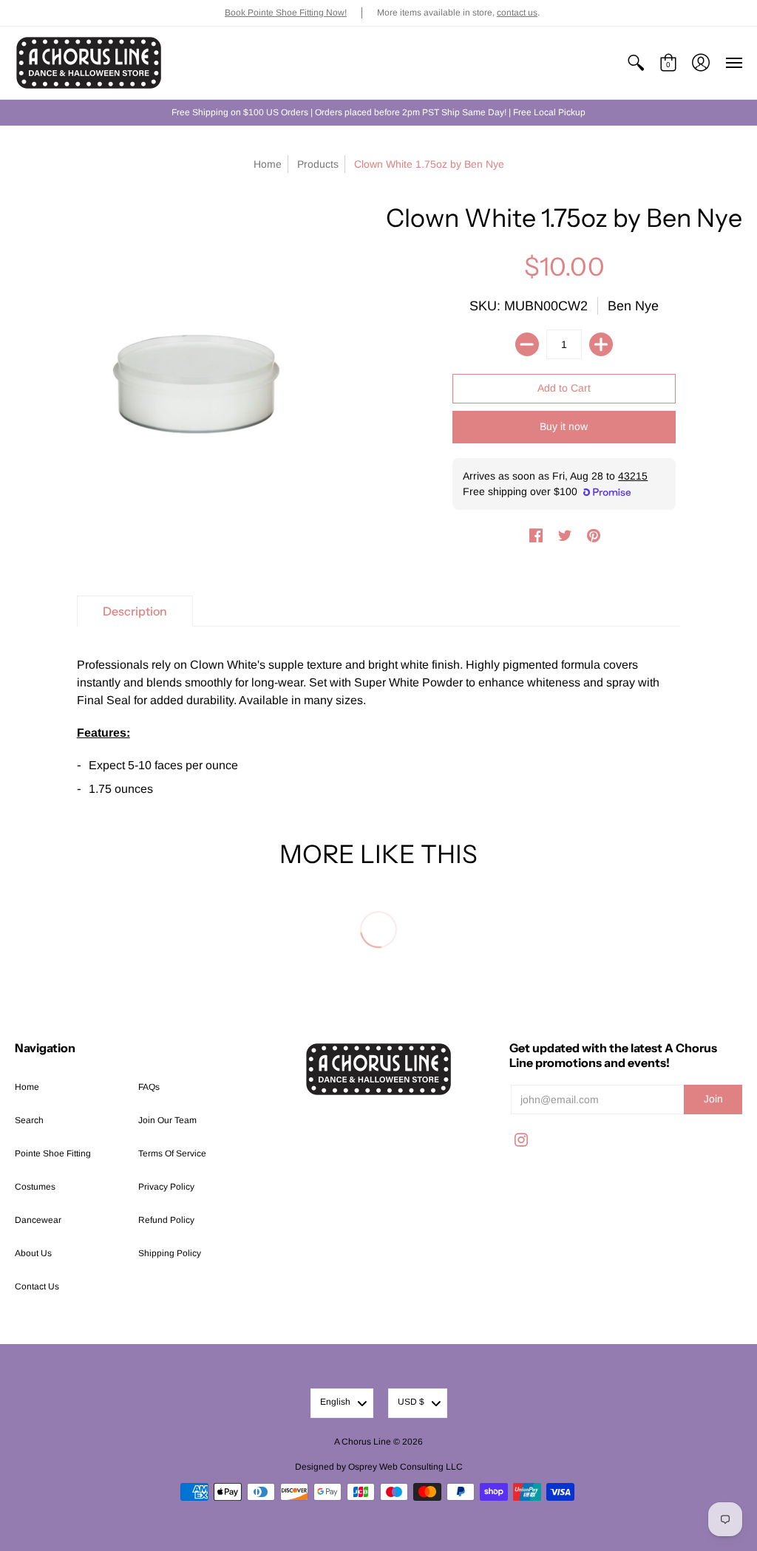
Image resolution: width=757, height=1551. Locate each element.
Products (318, 164)
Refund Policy (166, 1220)
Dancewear (38, 1220)
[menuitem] (635, 63)
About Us (33, 1253)
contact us (517, 12)
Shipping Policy (169, 1253)
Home (268, 164)
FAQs (149, 1087)
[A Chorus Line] (89, 63)
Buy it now (564, 426)
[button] (635, 63)
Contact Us (37, 1286)
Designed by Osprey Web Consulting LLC (379, 1467)
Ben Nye (633, 306)
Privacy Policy (166, 1187)
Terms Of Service (172, 1153)
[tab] (135, 611)
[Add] (601, 344)
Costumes (35, 1187)
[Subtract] (527, 344)
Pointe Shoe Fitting (53, 1153)
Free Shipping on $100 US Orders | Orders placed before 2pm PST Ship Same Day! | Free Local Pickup (378, 112)
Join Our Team (167, 1120)
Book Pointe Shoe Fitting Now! (286, 12)
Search (29, 1120)
